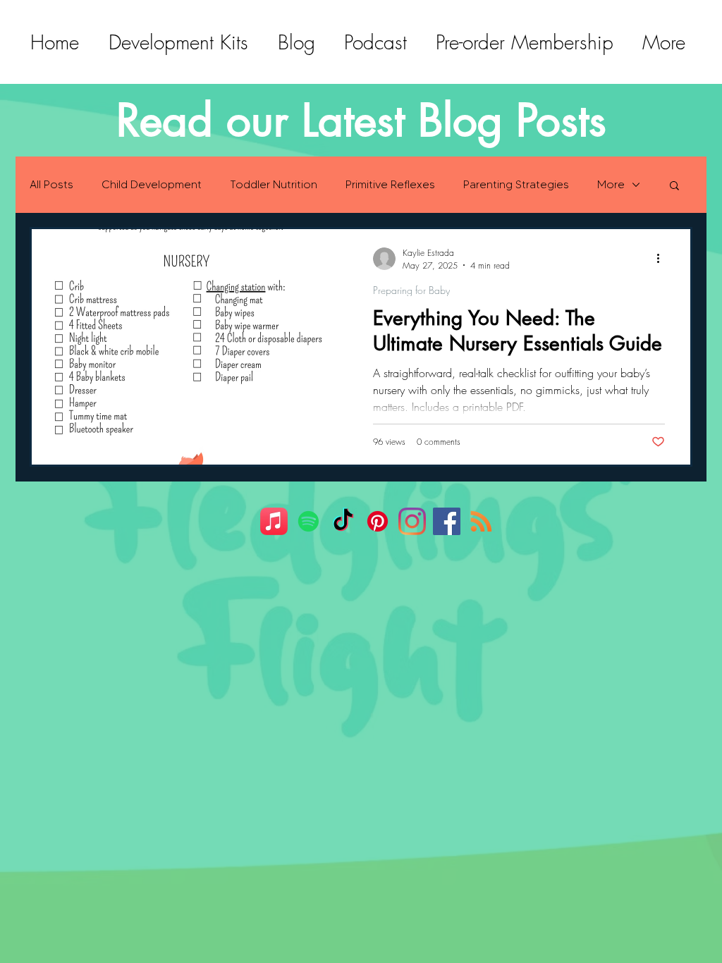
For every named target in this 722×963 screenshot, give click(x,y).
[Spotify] (308, 521)
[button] (674, 186)
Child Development (152, 184)
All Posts (51, 184)
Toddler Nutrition (273, 184)
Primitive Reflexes (390, 184)
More (611, 184)
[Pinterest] (377, 521)
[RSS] (481, 521)
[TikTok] (343, 521)
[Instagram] (412, 521)
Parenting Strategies (516, 184)
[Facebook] (446, 521)
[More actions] (662, 258)
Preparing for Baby (411, 290)
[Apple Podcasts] (274, 521)
